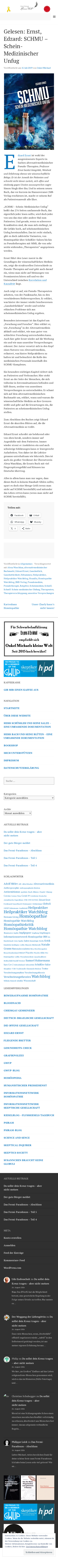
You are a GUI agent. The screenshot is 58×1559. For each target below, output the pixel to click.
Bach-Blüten (33, 892)
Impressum (11, 760)
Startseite (11, 708)
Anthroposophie (11, 888)
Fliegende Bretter (17, 1040)
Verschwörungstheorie (35, 972)
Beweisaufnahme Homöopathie (26, 995)
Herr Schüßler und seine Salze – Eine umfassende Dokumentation (27, 724)
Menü (54, 16)
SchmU (48, 585)
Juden (26, 940)
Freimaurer (27, 904)
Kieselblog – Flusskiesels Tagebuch (29, 1115)
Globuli (47, 903)
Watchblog (41, 976)
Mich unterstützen (18, 753)
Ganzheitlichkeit (12, 574)
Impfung (35, 933)
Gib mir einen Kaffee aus (21, 689)
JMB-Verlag (21, 582)
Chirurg (49, 892)
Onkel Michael (44, 67)
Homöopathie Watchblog (25, 928)
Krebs (41, 941)
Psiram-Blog (13, 1130)
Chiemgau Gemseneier (19, 1010)
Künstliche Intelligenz (11, 945)
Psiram (9, 1122)
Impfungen (45, 932)
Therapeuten (47, 589)
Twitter (45, 968)
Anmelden (9, 1245)
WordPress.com (12, 1267)
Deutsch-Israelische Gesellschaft (29, 1018)
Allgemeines (26, 563)
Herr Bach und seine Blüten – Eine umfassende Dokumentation (28, 736)
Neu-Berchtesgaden (38, 949)
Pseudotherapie (11, 585)
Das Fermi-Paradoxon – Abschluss (23, 850)
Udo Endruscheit (21, 1279)
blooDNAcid (12, 1003)
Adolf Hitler (11, 883)
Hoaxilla (33, 578)
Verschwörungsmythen (14, 972)
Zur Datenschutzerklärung (37, 1546)
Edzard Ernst (24, 155)
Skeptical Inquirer (17, 1145)
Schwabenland (19, 965)
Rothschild (8, 960)
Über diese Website (17, 715)
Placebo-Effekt (39, 953)
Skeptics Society (16, 1152)
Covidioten (34, 896)
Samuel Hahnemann (38, 960)
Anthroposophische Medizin (30, 888)
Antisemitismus (12, 891)
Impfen (16, 933)
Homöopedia (12, 1078)
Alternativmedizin (43, 883)
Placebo (29, 952)
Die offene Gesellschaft (21, 1025)
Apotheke (24, 892)
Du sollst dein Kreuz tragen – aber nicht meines (32, 1321)
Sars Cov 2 (8, 964)
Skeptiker (7, 969)
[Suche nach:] (29, 781)
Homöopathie (33, 916)
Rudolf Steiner (19, 961)
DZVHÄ (35, 900)
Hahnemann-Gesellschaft (18, 908)
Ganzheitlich (36, 571)
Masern (28, 945)
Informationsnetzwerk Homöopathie (23, 936)
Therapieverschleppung (15, 593)
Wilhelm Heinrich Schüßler (13, 981)
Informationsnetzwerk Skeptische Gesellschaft (22, 1105)
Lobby (22, 945)
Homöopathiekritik (19, 924)
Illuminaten (8, 933)
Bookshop (11, 745)
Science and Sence (17, 1137)
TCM (14, 969)
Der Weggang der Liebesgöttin (29, 1316)
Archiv (7, 809)
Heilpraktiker (39, 574)
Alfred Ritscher (27, 884)
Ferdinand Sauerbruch (13, 904)
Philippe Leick (19, 1442)
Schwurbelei (30, 965)
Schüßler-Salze (43, 964)
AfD (19, 884)
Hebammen (26, 574)
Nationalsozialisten (21, 949)
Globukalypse (37, 904)
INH (45, 936)
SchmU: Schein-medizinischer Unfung (22, 589)
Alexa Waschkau (15, 567)
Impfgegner (25, 932)
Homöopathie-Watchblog (19, 920)
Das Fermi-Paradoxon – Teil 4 (20, 865)
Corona (7, 896)
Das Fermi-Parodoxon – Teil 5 (20, 858)
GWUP (6, 908)
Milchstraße (36, 945)
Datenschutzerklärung (21, 768)
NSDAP (22, 953)
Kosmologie (34, 941)
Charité (42, 892)
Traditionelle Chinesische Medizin (28, 969)
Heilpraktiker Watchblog (16, 578)
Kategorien (10, 794)
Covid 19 (25, 895)
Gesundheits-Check (18, 1048)
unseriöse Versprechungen (41, 593)
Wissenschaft (30, 980)
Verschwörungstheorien (17, 977)
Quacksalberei (40, 956)
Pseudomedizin (35, 582)
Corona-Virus (16, 896)
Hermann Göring (11, 917)
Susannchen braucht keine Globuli (23, 1162)
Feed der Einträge (14, 1252)
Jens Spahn (18, 941)
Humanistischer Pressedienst (25, 1085)
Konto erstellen (12, 1237)
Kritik (47, 940)
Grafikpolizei (14, 1055)
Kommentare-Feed (14, 1260)
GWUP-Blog (12, 1070)
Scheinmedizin (37, 585)
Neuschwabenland (11, 953)
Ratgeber (24, 585)
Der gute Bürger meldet (17, 843)
